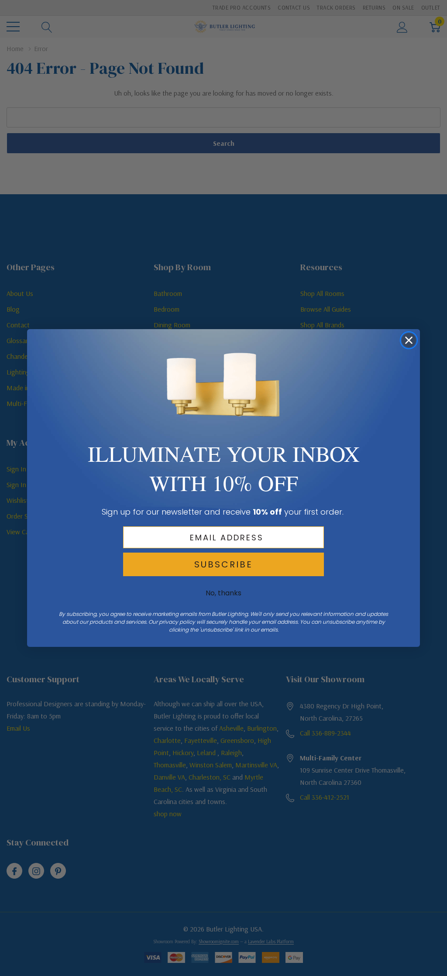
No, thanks (223, 593)
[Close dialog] (408, 340)
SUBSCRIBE (223, 564)
